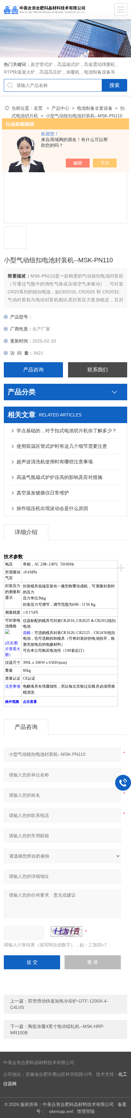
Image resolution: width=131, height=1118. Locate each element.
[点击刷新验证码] (66, 931)
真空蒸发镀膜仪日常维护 (43, 492)
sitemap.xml (61, 1111)
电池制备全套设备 (95, 108)
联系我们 (97, 369)
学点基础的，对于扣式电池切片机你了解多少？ (67, 430)
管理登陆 (86, 1111)
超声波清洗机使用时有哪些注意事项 (55, 461)
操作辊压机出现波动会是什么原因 (52, 508)
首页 (39, 108)
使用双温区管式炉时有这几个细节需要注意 (62, 446)
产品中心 (60, 108)
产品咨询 (33, 369)
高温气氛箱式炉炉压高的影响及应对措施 (59, 477)
